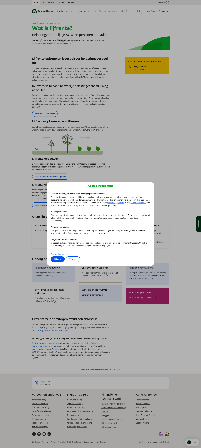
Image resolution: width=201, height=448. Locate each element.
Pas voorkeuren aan (59, 254)
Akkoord (58, 259)
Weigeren (73, 259)
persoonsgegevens (115, 202)
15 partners (90, 205)
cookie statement (138, 202)
